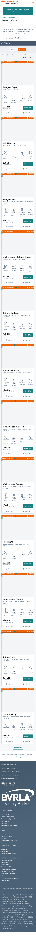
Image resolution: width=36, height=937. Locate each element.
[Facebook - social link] (3, 783)
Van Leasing (5, 814)
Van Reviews (5, 821)
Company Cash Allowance (9, 840)
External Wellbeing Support (9, 878)
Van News (4, 823)
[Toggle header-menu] (33, 2)
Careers (3, 856)
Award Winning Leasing (8, 853)
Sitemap (3, 876)
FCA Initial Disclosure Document (10, 858)
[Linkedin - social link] (10, 783)
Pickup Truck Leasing (7, 816)
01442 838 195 (10, 768)
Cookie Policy (5, 865)
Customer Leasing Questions (9, 825)
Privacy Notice (5, 862)
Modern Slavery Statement (9, 869)
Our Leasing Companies (8, 873)
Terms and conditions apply (14, 757)
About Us (4, 849)
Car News (4, 838)
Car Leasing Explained (7, 836)
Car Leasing (4, 834)
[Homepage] (9, 2)
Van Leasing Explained (8, 819)
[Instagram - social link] (6, 783)
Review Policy (5, 880)
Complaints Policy (6, 860)
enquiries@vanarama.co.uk (9, 778)
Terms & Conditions (7, 867)
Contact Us (4, 851)
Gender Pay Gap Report (8, 871)
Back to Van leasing (9, 17)
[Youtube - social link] (13, 783)
